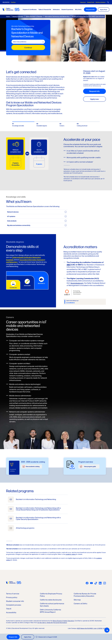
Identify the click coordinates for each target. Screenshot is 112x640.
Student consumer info (15, 601)
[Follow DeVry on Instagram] (104, 583)
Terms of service (12, 593)
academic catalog (71, 554)
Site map (77, 600)
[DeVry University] (11, 9)
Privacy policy (11, 597)
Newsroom (83, 2)
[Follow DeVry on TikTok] (95, 583)
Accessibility (11, 612)
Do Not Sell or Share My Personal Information (52, 622)
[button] (106, 630)
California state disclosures (51, 600)
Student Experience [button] (67, 9)
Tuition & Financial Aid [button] (44, 9)
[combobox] (28, 42)
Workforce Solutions (100, 2)
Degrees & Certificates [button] (30, 9)
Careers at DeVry (80, 603)
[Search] (107, 2)
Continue (28, 47)
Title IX (8, 608)
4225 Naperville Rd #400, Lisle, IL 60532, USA (91, 628)
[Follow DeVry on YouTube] (91, 583)
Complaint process (13, 605)
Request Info (90, 9)
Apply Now (103, 9)
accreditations (70, 303)
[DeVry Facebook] (87, 583)
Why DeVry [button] (78, 9)
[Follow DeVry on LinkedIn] (100, 583)
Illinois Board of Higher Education (63, 621)
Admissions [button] (56, 9)
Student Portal (90, 2)
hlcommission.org (77, 283)
